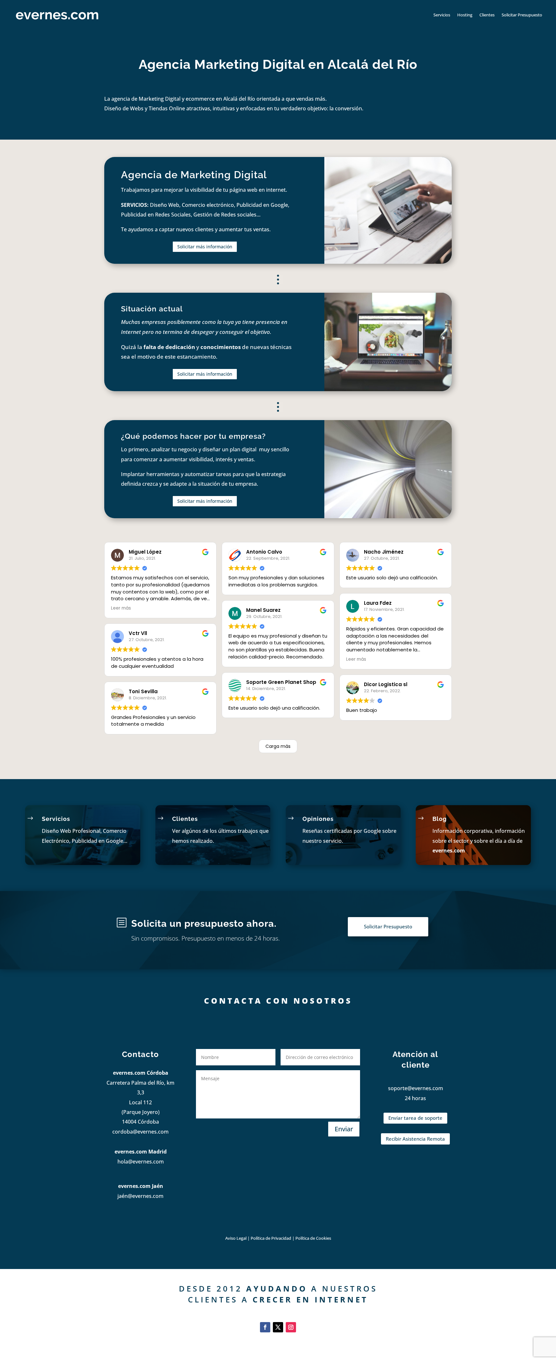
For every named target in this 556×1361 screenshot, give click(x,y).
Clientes (487, 15)
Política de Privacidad (271, 1238)
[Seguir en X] (278, 1327)
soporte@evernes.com (415, 1088)
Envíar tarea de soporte (415, 1118)
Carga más (278, 746)
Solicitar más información (204, 247)
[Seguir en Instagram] (291, 1327)
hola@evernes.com (140, 1161)
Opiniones (318, 818)
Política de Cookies (313, 1238)
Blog (439, 818)
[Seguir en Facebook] (265, 1327)
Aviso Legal (235, 1238)
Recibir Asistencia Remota (415, 1139)
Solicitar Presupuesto (522, 15)
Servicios (441, 15)
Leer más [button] (121, 608)
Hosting (464, 15)
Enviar (344, 1129)
